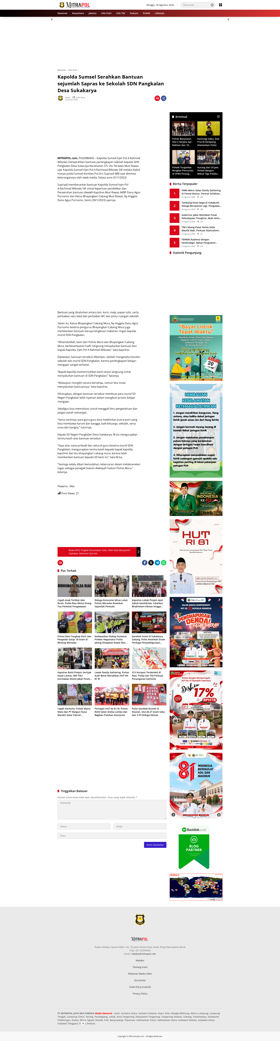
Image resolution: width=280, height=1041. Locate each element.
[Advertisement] (41, 65)
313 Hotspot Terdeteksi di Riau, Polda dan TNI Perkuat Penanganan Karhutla (147, 675)
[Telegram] (157, 562)
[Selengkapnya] (218, 116)
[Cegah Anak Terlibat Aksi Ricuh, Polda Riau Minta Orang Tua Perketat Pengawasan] (75, 586)
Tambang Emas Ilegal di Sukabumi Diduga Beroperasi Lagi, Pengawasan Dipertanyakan (202, 204)
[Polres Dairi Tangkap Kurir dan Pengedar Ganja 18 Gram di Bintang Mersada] (75, 622)
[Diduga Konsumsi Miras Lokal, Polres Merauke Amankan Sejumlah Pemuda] (112, 586)
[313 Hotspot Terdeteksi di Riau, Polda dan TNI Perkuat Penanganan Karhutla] (149, 658)
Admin (67, 97)
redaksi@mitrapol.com (143, 953)
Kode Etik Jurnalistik (140, 986)
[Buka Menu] (220, 5)
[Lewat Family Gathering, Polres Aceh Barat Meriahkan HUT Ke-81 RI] (112, 658)
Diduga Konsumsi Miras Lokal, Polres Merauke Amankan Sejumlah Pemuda (111, 603)
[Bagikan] (163, 98)
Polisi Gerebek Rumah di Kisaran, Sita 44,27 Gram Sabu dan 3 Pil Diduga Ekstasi (148, 711)
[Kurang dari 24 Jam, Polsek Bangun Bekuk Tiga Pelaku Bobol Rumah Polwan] (208, 157)
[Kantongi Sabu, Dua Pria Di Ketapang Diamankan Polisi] (208, 128)
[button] (212, 5)
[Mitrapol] (75, 4)
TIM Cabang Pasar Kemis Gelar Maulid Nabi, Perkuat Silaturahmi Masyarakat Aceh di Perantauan (200, 229)
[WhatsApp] (163, 562)
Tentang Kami (140, 967)
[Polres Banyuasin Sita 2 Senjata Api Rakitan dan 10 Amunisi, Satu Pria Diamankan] (183, 128)
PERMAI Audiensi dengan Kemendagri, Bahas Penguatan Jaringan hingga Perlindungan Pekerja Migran (199, 241)
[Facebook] (144, 562)
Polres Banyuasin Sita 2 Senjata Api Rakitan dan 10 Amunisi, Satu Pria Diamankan (182, 142)
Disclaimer (140, 980)
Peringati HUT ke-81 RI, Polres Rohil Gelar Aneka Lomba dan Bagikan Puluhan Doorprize (111, 711)
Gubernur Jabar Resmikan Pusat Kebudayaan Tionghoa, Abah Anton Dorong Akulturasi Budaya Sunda (201, 216)
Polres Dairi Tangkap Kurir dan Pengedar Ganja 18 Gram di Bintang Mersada (74, 639)
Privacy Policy (140, 993)
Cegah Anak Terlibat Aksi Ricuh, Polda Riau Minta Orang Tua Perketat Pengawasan (74, 603)
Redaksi (140, 960)
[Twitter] (151, 562)
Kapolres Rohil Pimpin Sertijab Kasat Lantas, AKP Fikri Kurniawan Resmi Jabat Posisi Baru (74, 675)
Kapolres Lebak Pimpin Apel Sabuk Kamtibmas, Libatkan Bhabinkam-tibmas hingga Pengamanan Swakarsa (147, 603)
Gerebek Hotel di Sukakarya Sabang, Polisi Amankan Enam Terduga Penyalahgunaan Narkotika (148, 639)
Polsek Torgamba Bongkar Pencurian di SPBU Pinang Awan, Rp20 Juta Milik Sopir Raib (182, 170)
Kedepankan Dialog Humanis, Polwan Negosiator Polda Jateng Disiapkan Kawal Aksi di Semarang (111, 639)
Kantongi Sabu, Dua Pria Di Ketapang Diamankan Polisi (208, 142)
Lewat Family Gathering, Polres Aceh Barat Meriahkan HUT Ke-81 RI (112, 675)
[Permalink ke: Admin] (61, 98)
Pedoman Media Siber (140, 973)
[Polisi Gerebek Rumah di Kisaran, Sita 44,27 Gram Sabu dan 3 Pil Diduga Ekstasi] (149, 694)
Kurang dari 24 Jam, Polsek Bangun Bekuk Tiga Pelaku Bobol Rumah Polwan (208, 170)
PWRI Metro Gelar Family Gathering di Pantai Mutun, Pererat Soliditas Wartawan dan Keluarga (201, 192)
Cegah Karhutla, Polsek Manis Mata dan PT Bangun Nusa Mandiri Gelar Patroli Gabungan (74, 712)
